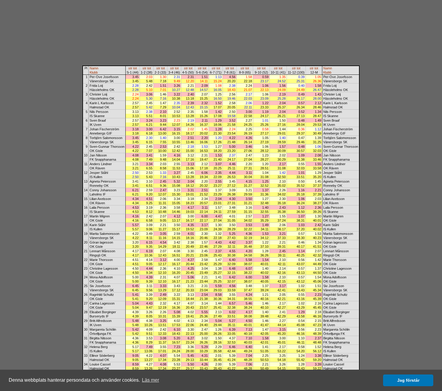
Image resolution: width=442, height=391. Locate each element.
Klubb (94, 72)
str (130, 68)
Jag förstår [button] (408, 380)
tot (135, 68)
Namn (94, 68)
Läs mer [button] (150, 380)
